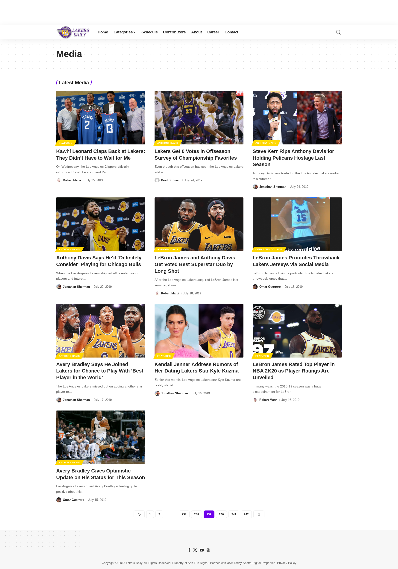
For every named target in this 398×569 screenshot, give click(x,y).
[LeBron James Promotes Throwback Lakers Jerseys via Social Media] (297, 224)
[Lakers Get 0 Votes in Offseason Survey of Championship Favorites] (199, 117)
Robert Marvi (72, 180)
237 (184, 514)
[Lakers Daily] (73, 32)
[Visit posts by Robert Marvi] (58, 180)
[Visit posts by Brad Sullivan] (157, 180)
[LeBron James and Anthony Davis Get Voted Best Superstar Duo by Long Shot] (199, 224)
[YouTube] (202, 550)
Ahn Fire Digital (198, 563)
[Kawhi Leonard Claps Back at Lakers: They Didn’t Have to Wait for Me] (100, 117)
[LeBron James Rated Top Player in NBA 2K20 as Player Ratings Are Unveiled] (297, 331)
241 (233, 514)
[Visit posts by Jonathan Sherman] (255, 186)
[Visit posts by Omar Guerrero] (255, 286)
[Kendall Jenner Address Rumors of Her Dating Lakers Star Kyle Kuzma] (199, 331)
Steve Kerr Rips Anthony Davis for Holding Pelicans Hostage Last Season (293, 157)
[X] (195, 550)
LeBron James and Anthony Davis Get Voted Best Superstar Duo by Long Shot (195, 264)
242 (246, 514)
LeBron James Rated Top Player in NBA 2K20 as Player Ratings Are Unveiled (294, 370)
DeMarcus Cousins (268, 249)
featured (66, 143)
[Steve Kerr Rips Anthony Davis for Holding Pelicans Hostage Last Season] (297, 117)
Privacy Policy (286, 563)
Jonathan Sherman (272, 186)
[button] (338, 32)
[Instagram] (208, 550)
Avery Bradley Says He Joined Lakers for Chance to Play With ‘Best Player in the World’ (99, 370)
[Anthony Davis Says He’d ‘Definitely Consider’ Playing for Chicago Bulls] (100, 224)
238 (196, 514)
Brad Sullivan (170, 180)
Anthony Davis (167, 143)
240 (221, 514)
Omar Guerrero (270, 286)
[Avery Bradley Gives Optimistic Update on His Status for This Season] (100, 437)
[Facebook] (189, 550)
